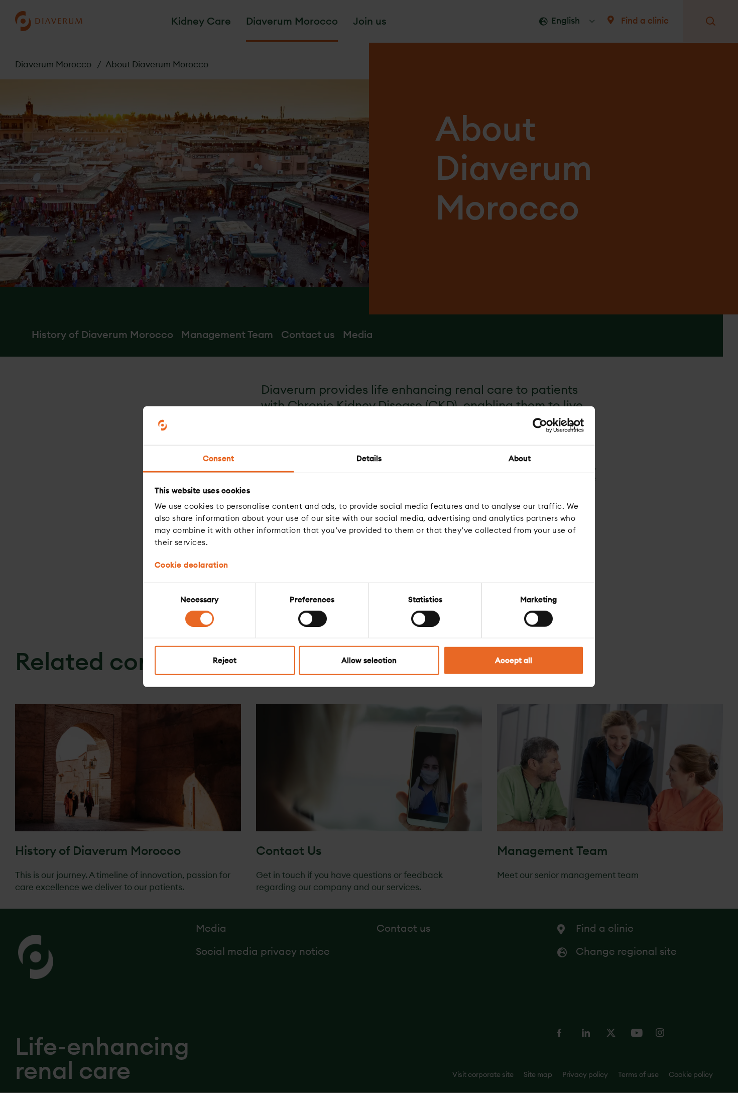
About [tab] (520, 458)
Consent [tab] (218, 458)
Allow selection (369, 660)
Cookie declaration (191, 565)
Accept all (513, 660)
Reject (224, 660)
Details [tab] (369, 458)
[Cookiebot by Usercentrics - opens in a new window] (540, 425)
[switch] (312, 618)
